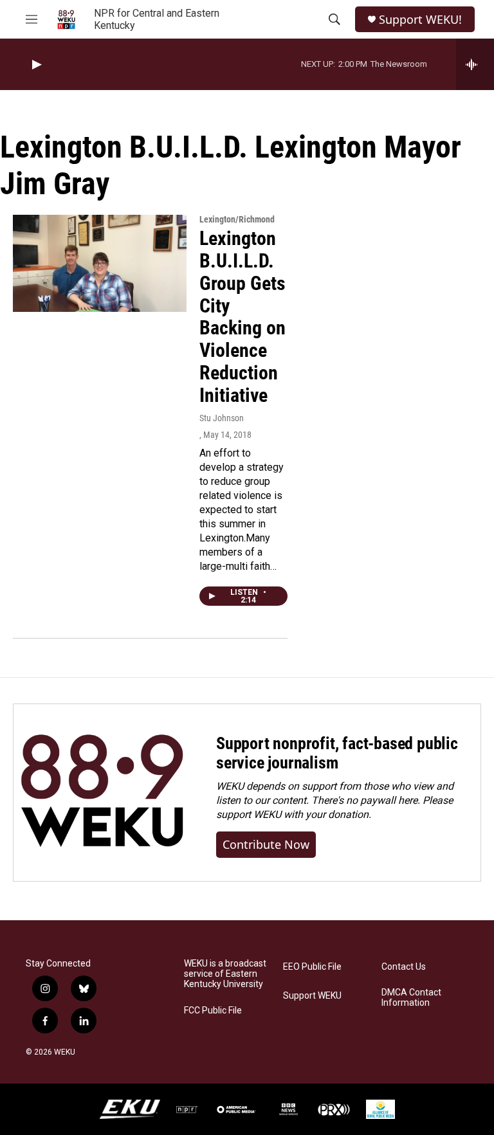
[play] (35, 64)
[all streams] (475, 64)
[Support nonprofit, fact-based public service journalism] (102, 792)
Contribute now (266, 844)
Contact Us (403, 967)
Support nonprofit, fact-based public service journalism (337, 753)
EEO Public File (312, 967)
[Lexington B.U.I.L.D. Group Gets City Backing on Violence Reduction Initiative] (100, 263)
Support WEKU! (420, 19)
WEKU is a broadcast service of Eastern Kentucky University (225, 974)
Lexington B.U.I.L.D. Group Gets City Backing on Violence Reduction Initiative (242, 316)
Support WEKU (312, 996)
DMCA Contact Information (411, 998)
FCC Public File (213, 1010)
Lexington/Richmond (237, 219)
